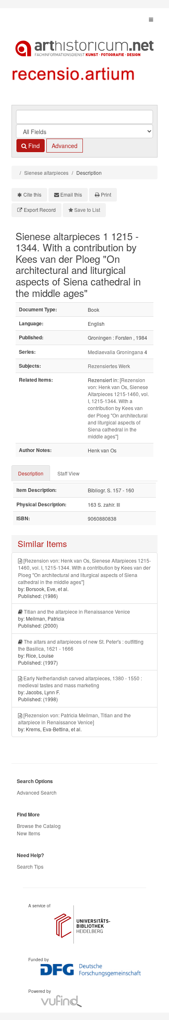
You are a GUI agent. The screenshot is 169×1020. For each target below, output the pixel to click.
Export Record (40, 209)
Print (106, 194)
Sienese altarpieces (46, 172)
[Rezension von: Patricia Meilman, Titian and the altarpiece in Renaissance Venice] (74, 719)
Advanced (65, 145)
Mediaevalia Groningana (115, 351)
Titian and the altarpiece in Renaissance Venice (77, 611)
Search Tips (30, 866)
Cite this (32, 194)
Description (30, 473)
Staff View (68, 473)
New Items (28, 833)
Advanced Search (37, 792)
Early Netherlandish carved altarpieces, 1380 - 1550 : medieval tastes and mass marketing (80, 681)
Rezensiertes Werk (109, 365)
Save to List (87, 209)
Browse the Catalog (39, 825)
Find (33, 145)
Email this (71, 194)
